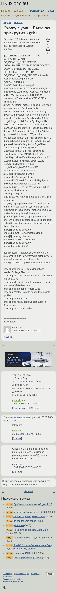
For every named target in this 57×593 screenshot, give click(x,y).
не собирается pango (24, 521)
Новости (6, 10)
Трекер (35, 15)
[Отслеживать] (48, 49)
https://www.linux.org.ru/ (13, 582)
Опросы (25, 15)
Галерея (18, 10)
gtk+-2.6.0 (18, 525)
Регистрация (37, 10)
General (18, 22)
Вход (51, 10)
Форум (15, 15)
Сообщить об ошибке (12, 579)
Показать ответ (21, 408)
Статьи (5, 15)
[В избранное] (48, 40)
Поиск (44, 15)
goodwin (16, 400)
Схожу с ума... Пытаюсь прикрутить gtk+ (28, 30)
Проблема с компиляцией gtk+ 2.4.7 (32, 504)
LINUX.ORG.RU (14, 3)
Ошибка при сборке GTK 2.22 (29, 516)
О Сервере (7, 573)
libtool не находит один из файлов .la (33, 537)
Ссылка (8, 337)
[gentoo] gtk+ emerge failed (27, 557)
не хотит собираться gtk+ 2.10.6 (30, 512)
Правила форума (21, 573)
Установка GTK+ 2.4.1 (25, 553)
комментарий (21, 417)
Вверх (50, 574)
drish (14, 430)
